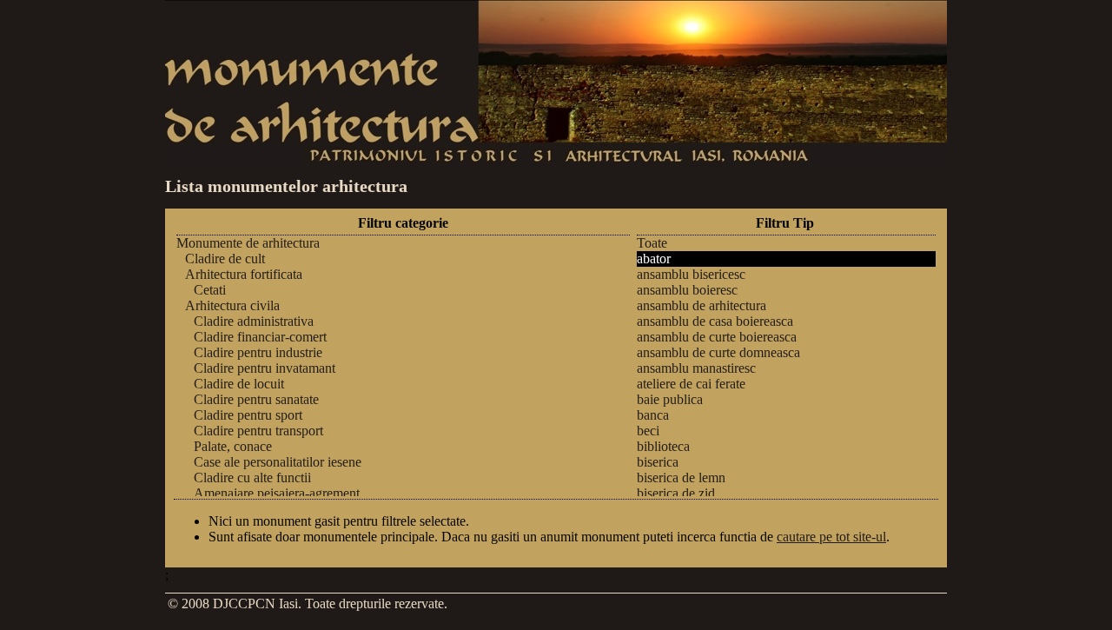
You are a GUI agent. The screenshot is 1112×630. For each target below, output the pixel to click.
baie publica (670, 399)
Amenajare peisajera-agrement (277, 493)
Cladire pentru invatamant (264, 368)
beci (648, 430)
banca (653, 415)
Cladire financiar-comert (260, 336)
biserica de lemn (681, 477)
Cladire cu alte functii (252, 477)
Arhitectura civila (232, 305)
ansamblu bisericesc (691, 274)
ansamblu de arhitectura (701, 305)
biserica (657, 461)
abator (654, 258)
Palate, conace (233, 446)
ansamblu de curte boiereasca (717, 336)
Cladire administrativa (254, 321)
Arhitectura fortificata (243, 274)
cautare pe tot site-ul (831, 536)
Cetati (210, 289)
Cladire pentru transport (258, 430)
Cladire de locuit (239, 383)
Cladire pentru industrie (258, 352)
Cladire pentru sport (248, 415)
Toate (652, 242)
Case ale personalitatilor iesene (277, 461)
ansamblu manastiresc (696, 368)
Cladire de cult (225, 258)
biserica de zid (676, 493)
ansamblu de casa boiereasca (715, 321)
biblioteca (663, 446)
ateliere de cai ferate (691, 383)
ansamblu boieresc (687, 289)
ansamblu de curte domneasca (718, 352)
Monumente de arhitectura (248, 242)
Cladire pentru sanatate (256, 399)
